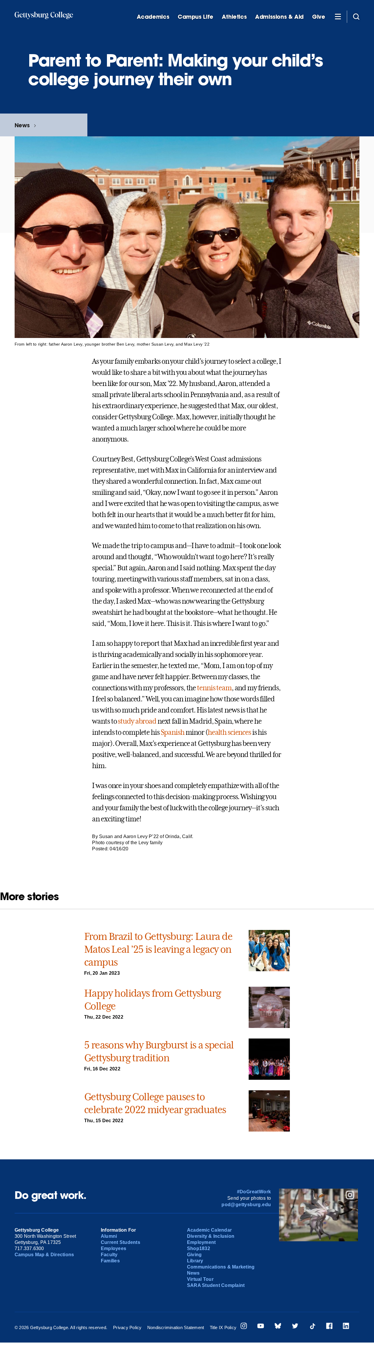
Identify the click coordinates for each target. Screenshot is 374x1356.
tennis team (214, 688)
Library (195, 1260)
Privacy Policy (127, 1327)
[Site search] (356, 16)
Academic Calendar (209, 1230)
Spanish (172, 732)
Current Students (120, 1242)
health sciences (229, 732)
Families (110, 1260)
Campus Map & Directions (44, 1254)
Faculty (109, 1254)
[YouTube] (260, 1326)
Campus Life (195, 16)
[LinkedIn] (346, 1327)
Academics (153, 16)
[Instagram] (243, 1327)
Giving (194, 1254)
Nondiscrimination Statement (175, 1327)
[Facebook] (329, 1327)
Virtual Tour (200, 1279)
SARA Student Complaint (216, 1285)
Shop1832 (198, 1248)
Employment (201, 1242)
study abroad (137, 721)
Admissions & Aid (279, 16)
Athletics (234, 16)
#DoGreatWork (254, 1191)
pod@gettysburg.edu (246, 1204)
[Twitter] (295, 1326)
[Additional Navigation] (338, 16)
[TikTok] (312, 1326)
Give (318, 16)
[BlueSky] (277, 1326)
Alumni (109, 1236)
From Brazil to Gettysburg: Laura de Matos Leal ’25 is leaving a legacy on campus (158, 949)
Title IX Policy (223, 1327)
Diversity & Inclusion (210, 1236)
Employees (113, 1248)
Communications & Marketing (220, 1266)
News (22, 125)
